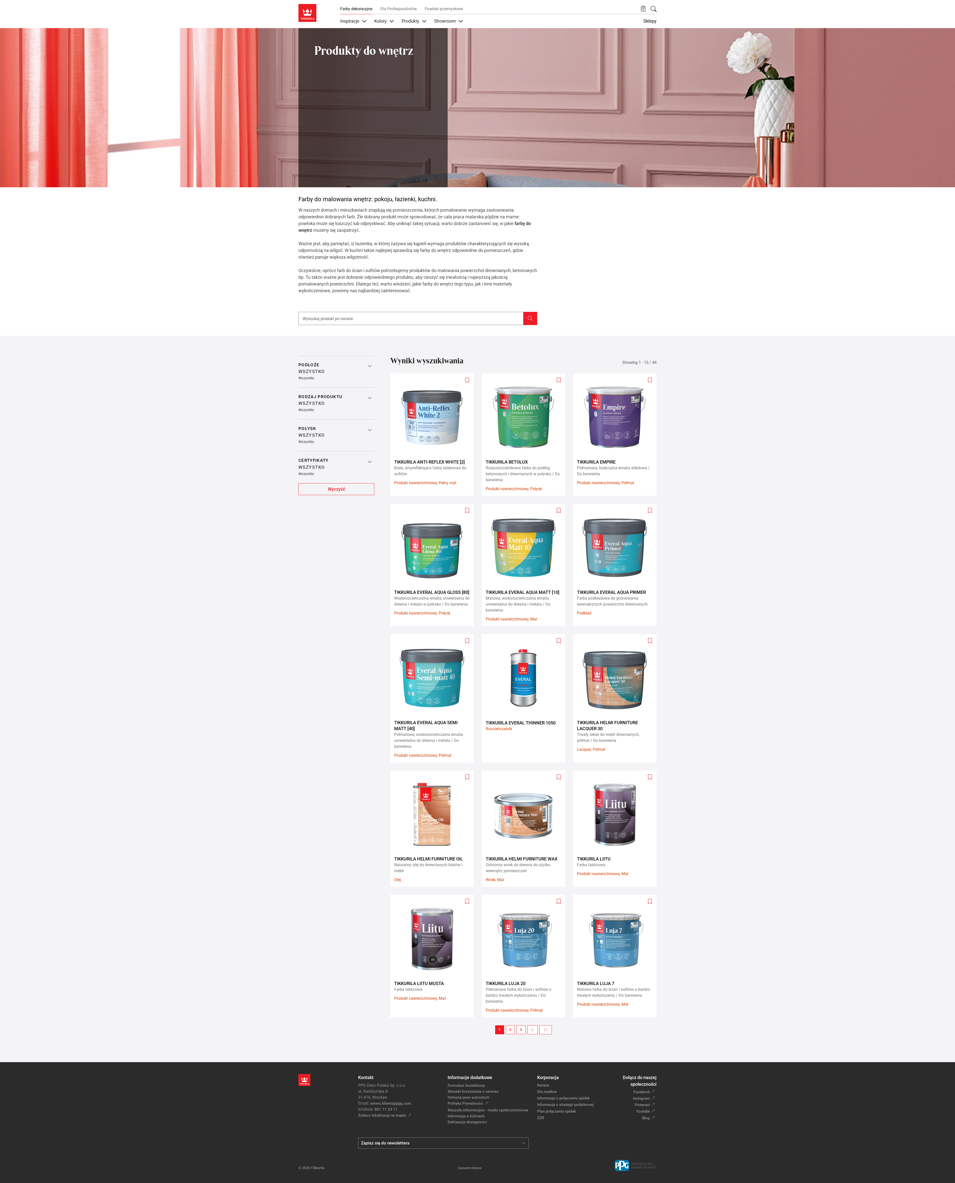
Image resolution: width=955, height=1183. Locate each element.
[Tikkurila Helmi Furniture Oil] (434, 828)
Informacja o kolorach (466, 1116)
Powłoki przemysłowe (444, 8)
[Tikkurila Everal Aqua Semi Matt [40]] (434, 698)
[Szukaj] (654, 9)
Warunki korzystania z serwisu (473, 1091)
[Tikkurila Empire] (617, 435)
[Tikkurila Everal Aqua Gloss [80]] (434, 565)
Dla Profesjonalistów (398, 8)
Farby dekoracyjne (356, 8)
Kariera (543, 1085)
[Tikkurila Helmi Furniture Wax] (525, 828)
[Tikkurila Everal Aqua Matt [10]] (525, 565)
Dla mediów (547, 1091)
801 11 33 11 (386, 1109)
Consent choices (469, 1168)
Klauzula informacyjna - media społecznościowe (488, 1110)
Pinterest (642, 1105)
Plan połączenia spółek (556, 1111)
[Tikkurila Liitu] (617, 828)
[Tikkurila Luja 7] (617, 956)
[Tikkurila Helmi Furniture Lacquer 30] (617, 698)
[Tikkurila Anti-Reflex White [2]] (434, 435)
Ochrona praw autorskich (468, 1097)
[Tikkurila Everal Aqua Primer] (617, 565)
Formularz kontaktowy (466, 1085)
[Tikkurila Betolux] (525, 435)
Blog (646, 1118)
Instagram (641, 1098)
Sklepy (650, 21)
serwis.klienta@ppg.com (390, 1103)
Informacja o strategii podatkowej (565, 1104)
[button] (643, 8)
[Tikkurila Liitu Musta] (434, 956)
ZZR (540, 1118)
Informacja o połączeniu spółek (563, 1098)
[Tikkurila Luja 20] (525, 956)
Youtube (643, 1111)
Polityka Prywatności (465, 1103)
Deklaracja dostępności (467, 1122)
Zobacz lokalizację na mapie (382, 1115)
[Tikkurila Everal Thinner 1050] (525, 698)
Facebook (641, 1092)
